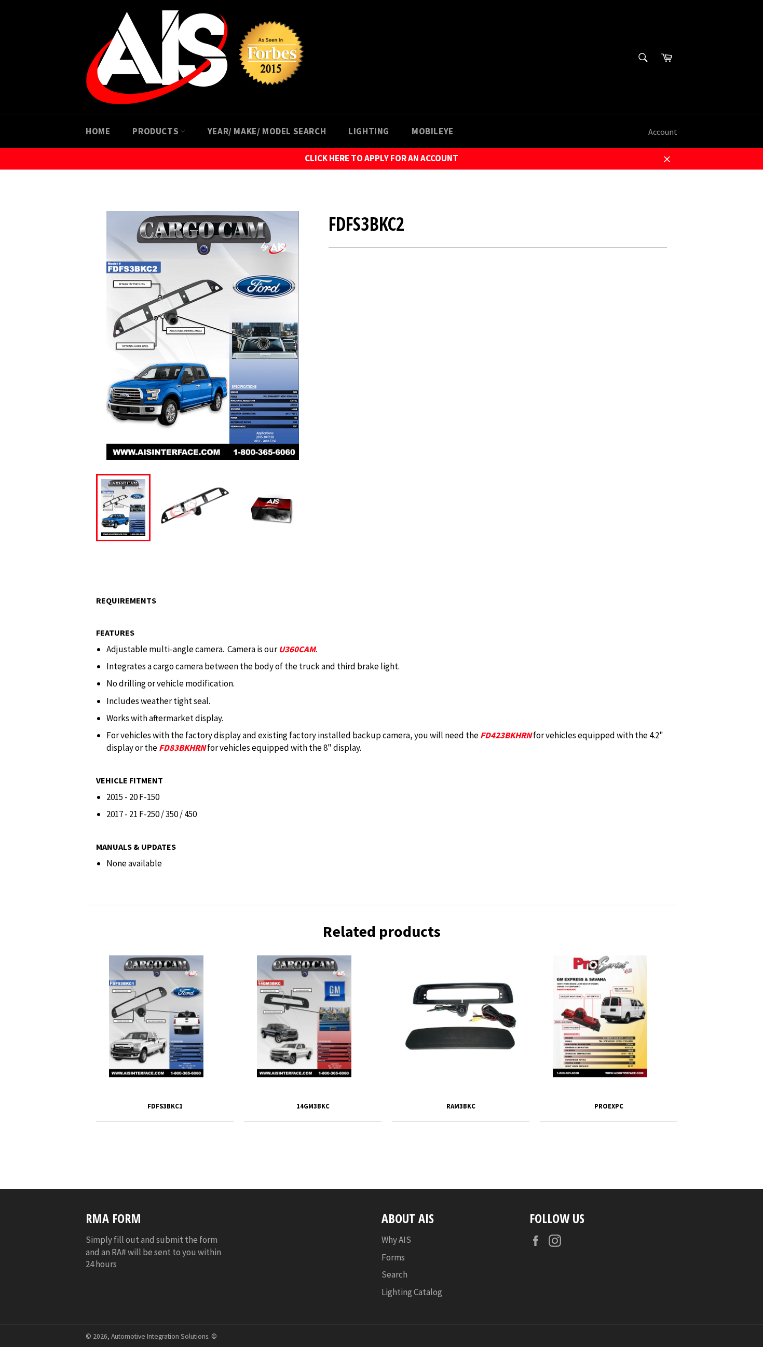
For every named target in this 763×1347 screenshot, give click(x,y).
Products (156, 131)
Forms (393, 1257)
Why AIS (396, 1239)
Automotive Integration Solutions (159, 1336)
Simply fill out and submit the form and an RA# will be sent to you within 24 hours (153, 1252)
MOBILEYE (433, 131)
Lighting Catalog (412, 1292)
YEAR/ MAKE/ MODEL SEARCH (267, 131)
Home (98, 131)
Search (394, 1274)
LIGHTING (368, 131)
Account (662, 132)
